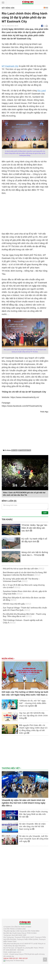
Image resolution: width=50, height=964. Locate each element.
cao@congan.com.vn (14, 952)
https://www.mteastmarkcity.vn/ (24, 397)
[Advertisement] (25, 641)
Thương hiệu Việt (11, 768)
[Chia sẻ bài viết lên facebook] (42, 26)
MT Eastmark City (10, 66)
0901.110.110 (23, 958)
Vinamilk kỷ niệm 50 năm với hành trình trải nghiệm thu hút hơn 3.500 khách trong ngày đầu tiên (23, 803)
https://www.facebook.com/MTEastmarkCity (22, 406)
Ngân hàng (8, 659)
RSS (46, 7)
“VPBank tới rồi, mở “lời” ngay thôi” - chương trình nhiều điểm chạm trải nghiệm (32, 703)
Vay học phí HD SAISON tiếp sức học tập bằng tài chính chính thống (33, 715)
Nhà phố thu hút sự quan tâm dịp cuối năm (20, 569)
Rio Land (41, 90)
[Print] (47, 26)
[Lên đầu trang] (45, 959)
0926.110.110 (13, 958)
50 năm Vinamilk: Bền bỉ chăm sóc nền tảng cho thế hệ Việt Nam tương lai (32, 826)
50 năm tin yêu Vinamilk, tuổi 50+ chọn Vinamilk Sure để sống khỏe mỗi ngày (33, 838)
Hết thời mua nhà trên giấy (14, 604)
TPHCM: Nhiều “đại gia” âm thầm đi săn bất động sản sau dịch (34, 528)
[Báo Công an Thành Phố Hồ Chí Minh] (28, 2)
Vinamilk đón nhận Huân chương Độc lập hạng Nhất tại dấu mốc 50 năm (33, 814)
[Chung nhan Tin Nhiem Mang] (13, 960)
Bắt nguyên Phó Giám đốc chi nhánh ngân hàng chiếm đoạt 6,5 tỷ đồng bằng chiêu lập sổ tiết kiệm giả (33, 729)
